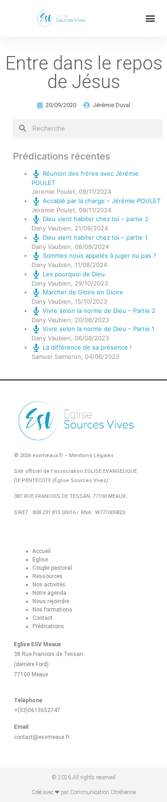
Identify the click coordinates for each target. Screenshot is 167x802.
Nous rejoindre (50, 601)
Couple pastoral (52, 568)
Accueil (41, 551)
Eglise (40, 559)
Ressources (47, 576)
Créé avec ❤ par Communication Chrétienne (84, 792)
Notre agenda (49, 593)
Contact (42, 618)
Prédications (48, 626)
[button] (150, 18)
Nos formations (52, 609)
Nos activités (48, 584)
